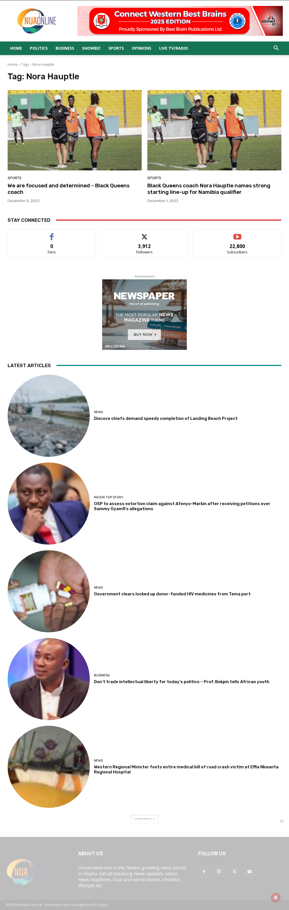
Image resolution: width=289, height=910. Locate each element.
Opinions (141, 48)
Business (65, 48)
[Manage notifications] (275, 897)
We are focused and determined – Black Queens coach (69, 188)
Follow (144, 234)
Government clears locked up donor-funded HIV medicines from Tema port (172, 594)
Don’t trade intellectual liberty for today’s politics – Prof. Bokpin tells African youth (181, 681)
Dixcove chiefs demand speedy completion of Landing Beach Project (166, 418)
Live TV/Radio (173, 48)
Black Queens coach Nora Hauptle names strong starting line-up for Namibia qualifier (208, 188)
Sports (116, 48)
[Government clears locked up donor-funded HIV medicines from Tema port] (49, 591)
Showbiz (91, 48)
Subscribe (237, 234)
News (98, 412)
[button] (276, 48)
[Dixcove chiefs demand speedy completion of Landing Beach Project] (49, 416)
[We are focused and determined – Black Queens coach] (75, 130)
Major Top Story (108, 497)
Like (52, 234)
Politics (39, 48)
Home (16, 48)
